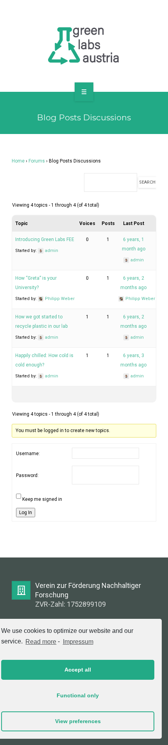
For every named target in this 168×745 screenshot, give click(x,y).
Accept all (77, 669)
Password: (27, 475)
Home (18, 161)
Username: (28, 453)
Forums (37, 161)
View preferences (78, 721)
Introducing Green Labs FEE (44, 239)
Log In (25, 512)
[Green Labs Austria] (84, 44)
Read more (40, 641)
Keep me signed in (42, 499)
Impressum (78, 641)
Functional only (78, 695)
